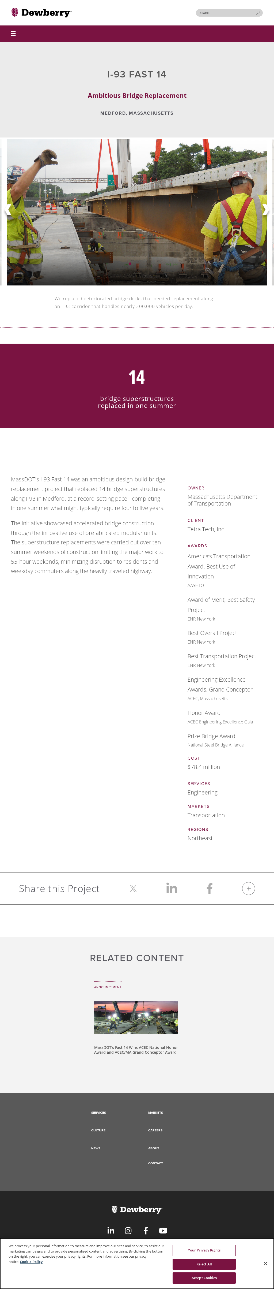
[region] (137, 1263)
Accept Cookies (204, 1277)
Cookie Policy (31, 1261)
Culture (98, 1130)
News (95, 1148)
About (153, 1148)
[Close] (265, 1263)
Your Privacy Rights (204, 1250)
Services (98, 1113)
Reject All (204, 1264)
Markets (155, 1113)
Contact (155, 1163)
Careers (155, 1130)
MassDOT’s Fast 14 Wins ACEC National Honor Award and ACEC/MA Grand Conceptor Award (136, 1050)
